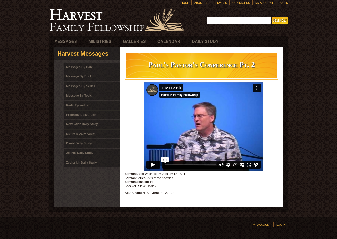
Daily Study (205, 41)
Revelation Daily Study (82, 124)
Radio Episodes (77, 105)
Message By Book (79, 76)
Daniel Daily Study (79, 143)
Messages (65, 41)
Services (220, 2)
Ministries (100, 41)
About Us (201, 2)
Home (185, 2)
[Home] (117, 32)
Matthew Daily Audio (80, 133)
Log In (283, 2)
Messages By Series (80, 86)
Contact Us (241, 2)
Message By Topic (79, 95)
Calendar (168, 41)
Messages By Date (79, 67)
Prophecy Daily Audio (81, 115)
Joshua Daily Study (79, 153)
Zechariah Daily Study (81, 162)
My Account (264, 2)
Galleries (134, 41)
